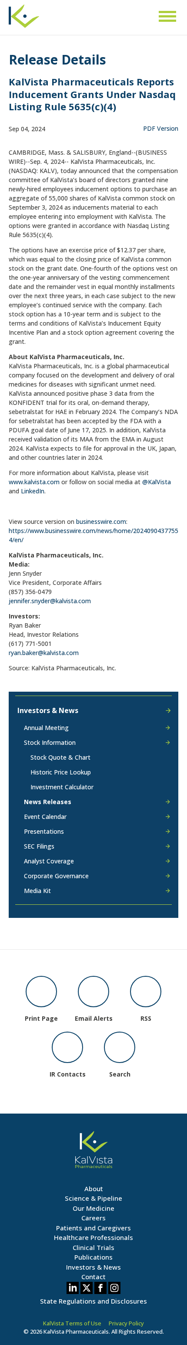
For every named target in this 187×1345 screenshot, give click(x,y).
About (93, 1188)
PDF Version (160, 128)
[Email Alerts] (93, 991)
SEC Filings (39, 846)
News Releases (47, 802)
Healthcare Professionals (93, 1237)
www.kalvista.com (34, 482)
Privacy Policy (126, 1323)
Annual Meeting (46, 728)
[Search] (120, 1047)
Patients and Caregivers (93, 1227)
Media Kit (37, 890)
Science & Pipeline (93, 1198)
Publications (93, 1257)
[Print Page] (41, 991)
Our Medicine (93, 1208)
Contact (93, 1276)
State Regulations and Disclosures (93, 1301)
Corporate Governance (56, 876)
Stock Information (50, 742)
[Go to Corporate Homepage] (24, 20)
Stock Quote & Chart (60, 757)
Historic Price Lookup (60, 772)
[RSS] (146, 991)
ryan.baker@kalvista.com (44, 653)
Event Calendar (45, 816)
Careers (93, 1217)
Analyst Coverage (49, 861)
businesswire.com (101, 521)
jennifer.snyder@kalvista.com (50, 601)
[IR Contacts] (67, 1047)
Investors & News (47, 710)
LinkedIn (32, 491)
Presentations (44, 831)
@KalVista (156, 482)
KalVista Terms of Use (72, 1323)
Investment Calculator (62, 787)
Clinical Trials (93, 1247)
